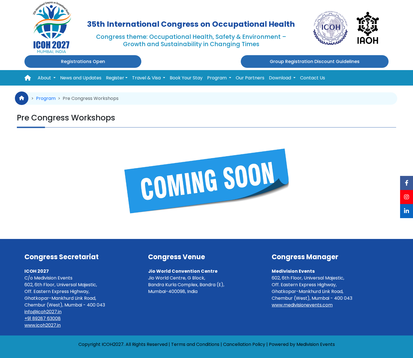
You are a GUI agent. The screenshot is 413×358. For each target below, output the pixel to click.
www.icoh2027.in (42, 325)
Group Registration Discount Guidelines (315, 61)
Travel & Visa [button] (147, 78)
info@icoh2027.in (43, 311)
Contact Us (312, 78)
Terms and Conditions (195, 344)
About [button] (45, 78)
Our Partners (250, 78)
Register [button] (115, 78)
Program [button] (217, 78)
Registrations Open (83, 61)
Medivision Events (315, 344)
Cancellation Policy (244, 344)
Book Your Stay (186, 78)
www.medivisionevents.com (302, 305)
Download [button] (280, 78)
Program (46, 98)
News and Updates (80, 78)
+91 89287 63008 (42, 318)
